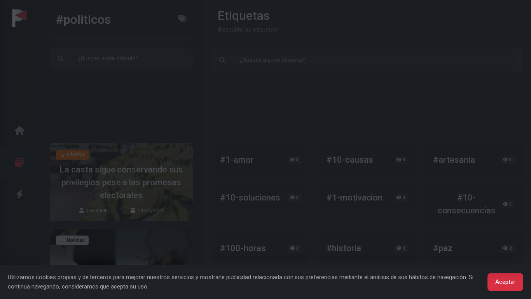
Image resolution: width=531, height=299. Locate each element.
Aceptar (505, 281)
